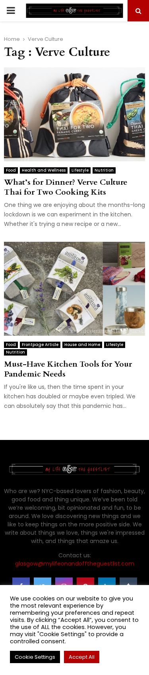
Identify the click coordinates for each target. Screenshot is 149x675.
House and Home (82, 345)
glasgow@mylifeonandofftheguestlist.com (74, 564)
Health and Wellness (44, 170)
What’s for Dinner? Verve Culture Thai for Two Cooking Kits (66, 187)
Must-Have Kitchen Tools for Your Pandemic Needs (68, 369)
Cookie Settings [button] (35, 657)
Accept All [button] (82, 657)
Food (11, 170)
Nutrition (104, 170)
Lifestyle (80, 170)
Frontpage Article (40, 345)
